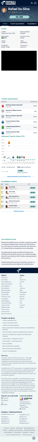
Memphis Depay (5, 290)
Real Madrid (23, 292)
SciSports (11, 375)
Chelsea (22, 298)
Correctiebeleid (8, 432)
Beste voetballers (7, 343)
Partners (12, 428)
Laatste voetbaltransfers (9, 320)
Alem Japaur (12, 191)
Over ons (6, 428)
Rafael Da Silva (19, 9)
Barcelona (22, 294)
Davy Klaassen (5, 288)
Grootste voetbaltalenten (10, 351)
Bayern (22, 307)
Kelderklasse (23, 421)
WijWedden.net (5, 421)
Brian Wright (12, 187)
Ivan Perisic (4, 277)
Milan (21, 290)
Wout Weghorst (5, 286)
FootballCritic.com (25, 414)
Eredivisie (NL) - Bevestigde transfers (13, 338)
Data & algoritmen (29, 428)
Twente (22, 282)
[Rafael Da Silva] (4, 10)
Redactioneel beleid (29, 430)
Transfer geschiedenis (17, 23)
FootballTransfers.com (7, 414)
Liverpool (22, 305)
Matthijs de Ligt (5, 307)
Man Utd (22, 296)
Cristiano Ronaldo (6, 303)
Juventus (22, 288)
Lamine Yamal (5, 311)
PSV (21, 277)
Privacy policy (17, 432)
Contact (5, 430)
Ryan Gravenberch (6, 313)
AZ (20, 284)
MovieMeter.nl (5, 419)
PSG (21, 303)
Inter (21, 301)
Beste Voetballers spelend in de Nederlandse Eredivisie (18, 332)
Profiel (5, 23)
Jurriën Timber (5, 305)
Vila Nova (6, 244)
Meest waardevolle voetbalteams (12, 348)
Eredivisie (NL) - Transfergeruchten (12, 341)
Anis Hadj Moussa (6, 282)
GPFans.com (23, 416)
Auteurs (32, 432)
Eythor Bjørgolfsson (14, 196)
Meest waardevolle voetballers (11, 346)
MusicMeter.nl (23, 419)
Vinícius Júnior (5, 309)
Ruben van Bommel (6, 284)
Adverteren (19, 428)
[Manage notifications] (33, 438)
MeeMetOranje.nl (24, 423)
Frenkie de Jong (5, 296)
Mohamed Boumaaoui (14, 201)
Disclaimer (25, 432)
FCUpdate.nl (4, 416)
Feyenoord (23, 279)
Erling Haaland (5, 292)
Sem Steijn (4, 279)
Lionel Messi (4, 298)
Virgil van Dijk (5, 294)
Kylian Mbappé (5, 301)
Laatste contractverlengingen (11, 325)
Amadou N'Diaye (13, 205)
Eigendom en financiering (16, 430)
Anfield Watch (5, 423)
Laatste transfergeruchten (10, 323)
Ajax (21, 286)
